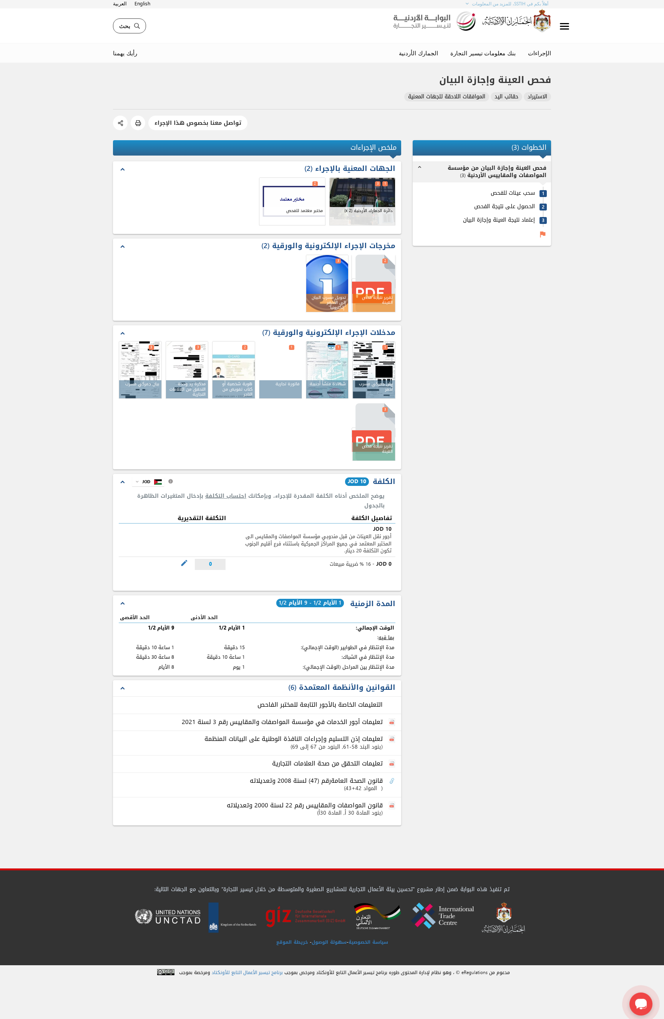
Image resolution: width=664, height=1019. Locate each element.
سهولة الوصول (329, 942)
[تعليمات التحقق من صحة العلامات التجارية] (392, 764)
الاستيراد (537, 97)
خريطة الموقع (292, 942)
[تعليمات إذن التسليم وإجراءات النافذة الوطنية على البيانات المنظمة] (392, 739)
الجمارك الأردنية (418, 53)
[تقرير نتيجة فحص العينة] (373, 432)
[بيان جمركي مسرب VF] (140, 370)
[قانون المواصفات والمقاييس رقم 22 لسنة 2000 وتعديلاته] (392, 806)
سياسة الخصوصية (368, 942)
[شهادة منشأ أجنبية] (327, 370)
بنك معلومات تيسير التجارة (483, 53)
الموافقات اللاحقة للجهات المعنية (446, 97)
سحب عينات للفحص (513, 193)
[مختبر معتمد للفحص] (292, 201)
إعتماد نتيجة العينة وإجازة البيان (499, 220)
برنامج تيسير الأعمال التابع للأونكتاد (247, 972)
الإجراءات (539, 53)
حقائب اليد (506, 97)
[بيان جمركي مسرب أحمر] (373, 370)
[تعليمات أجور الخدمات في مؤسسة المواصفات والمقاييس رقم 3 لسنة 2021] (392, 722)
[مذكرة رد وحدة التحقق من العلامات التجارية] (187, 370)
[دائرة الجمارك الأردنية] (362, 201)
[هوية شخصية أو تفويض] (233, 370)
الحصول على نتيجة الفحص (504, 206)
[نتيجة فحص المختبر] (373, 283)
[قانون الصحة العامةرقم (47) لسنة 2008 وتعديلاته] (392, 781)
